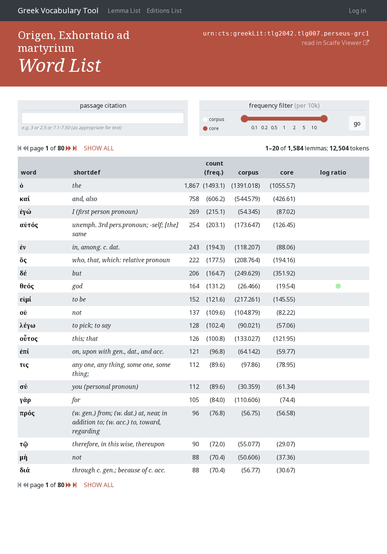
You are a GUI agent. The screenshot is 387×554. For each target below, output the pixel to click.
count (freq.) (213, 167)
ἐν (23, 247)
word (28, 172)
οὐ (23, 312)
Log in (357, 10)
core (214, 128)
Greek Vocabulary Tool (58, 10)
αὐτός (29, 225)
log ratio (333, 172)
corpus (216, 119)
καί (25, 199)
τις (24, 365)
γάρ (25, 400)
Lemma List (124, 10)
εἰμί (25, 299)
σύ (24, 386)
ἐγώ (25, 211)
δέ (23, 273)
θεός (27, 286)
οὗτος (29, 338)
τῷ (24, 444)
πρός (27, 413)
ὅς (23, 260)
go (357, 123)
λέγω (28, 325)
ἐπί (24, 351)
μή (24, 457)
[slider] (244, 118)
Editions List (164, 10)
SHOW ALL (99, 148)
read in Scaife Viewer (332, 43)
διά (25, 470)
